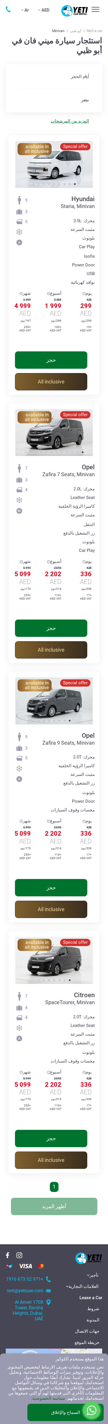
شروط (93, 1308)
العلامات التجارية (83, 1286)
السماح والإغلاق (65, 1412)
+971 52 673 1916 (24, 1279)
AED (45, 10)
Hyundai (83, 199)
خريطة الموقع (87, 1342)
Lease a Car (90, 1297)
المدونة (92, 1320)
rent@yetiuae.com (25, 1290)
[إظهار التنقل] (95, 9)
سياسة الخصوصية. (48, 1398)
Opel (88, 467)
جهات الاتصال (87, 1331)
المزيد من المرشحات (70, 121)
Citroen (84, 995)
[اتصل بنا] (8, 9)
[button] (75, 184)
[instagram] (19, 1255)
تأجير (94, 1275)
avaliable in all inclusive (37, 149)
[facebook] (7, 1255)
